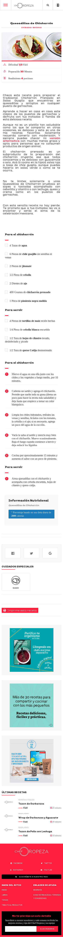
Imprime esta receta (21, 610)
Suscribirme (47, 929)
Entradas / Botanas (31, 28)
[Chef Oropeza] (24, 5)
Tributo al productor (12, 905)
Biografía (37, 890)
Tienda (5, 900)
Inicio (4, 890)
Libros (4, 895)
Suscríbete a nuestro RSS (33, 877)
